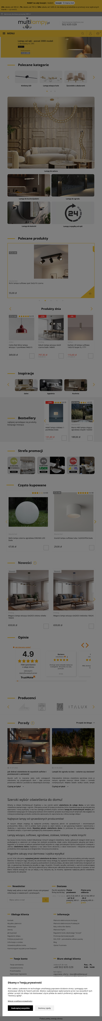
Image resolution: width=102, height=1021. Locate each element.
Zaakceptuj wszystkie (20, 1008)
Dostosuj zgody (44, 1008)
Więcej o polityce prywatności (20, 1001)
